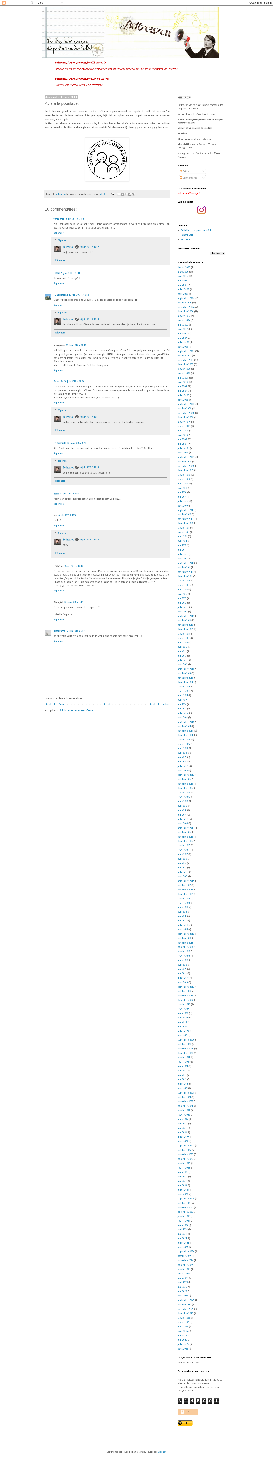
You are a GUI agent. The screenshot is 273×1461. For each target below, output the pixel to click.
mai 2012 (182, 598)
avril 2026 (183, 1331)
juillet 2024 (183, 1242)
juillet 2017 (183, 872)
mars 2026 (183, 1326)
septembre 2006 (186, 298)
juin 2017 (182, 867)
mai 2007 (182, 333)
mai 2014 (182, 704)
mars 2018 (183, 907)
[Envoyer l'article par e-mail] (112, 194)
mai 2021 (182, 1075)
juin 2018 (182, 920)
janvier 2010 (184, 474)
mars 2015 (183, 748)
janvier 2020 (184, 1004)
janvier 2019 (184, 951)
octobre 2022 (184, 1150)
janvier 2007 (184, 316)
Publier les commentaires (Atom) (76, 710)
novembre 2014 (185, 730)
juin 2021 (182, 1079)
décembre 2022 (185, 1159)
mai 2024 (182, 1233)
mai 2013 (182, 651)
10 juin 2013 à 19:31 (89, 416)
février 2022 (184, 1114)
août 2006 (183, 293)
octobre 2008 (184, 408)
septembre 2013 (186, 668)
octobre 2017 (184, 885)
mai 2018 (182, 916)
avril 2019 (182, 964)
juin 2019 (182, 973)
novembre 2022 (185, 1154)
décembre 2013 (185, 682)
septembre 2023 (186, 1198)
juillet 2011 (183, 554)
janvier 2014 (184, 686)
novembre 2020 (186, 1048)
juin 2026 (182, 1339)
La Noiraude (60, 443)
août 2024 (183, 1247)
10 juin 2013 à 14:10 (69, 493)
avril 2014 (182, 699)
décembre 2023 (185, 1211)
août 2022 (183, 1141)
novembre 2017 (185, 889)
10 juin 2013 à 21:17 (73, 602)
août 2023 (183, 1194)
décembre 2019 (185, 1000)
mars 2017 (183, 854)
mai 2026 (182, 1335)
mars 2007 (183, 324)
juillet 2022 (183, 1136)
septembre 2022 (186, 1145)
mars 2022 (183, 1119)
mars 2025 (183, 1278)
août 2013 (183, 664)
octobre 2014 (184, 726)
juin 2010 (182, 496)
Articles (186, 171)
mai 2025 (182, 1287)
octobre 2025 (184, 1304)
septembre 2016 (186, 827)
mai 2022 (182, 1128)
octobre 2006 (184, 302)
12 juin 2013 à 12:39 (75, 630)
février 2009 (184, 426)
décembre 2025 (185, 1313)
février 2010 (184, 479)
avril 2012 (182, 594)
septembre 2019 (186, 986)
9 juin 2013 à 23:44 (70, 273)
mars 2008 (183, 377)
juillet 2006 (183, 289)
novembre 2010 (185, 518)
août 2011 (182, 558)
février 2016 (184, 796)
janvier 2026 (184, 1317)
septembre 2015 (186, 774)
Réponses (63, 240)
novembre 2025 (186, 1309)
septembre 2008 (186, 404)
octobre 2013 (184, 673)
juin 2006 (182, 285)
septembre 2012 (186, 616)
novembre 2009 (186, 466)
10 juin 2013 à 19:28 (89, 467)
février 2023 (184, 1167)
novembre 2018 (185, 942)
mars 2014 (183, 695)
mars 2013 (183, 642)
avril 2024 (183, 1229)
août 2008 (183, 399)
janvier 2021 (184, 1057)
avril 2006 (183, 276)
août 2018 (183, 929)
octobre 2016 (184, 832)
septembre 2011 (186, 563)
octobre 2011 (184, 567)
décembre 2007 (185, 364)
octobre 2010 (184, 514)
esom (56, 493)
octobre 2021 (184, 1097)
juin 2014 (182, 708)
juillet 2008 (183, 395)
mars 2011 (182, 536)
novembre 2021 (185, 1101)
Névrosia (185, 239)
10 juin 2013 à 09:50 (74, 381)
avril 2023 (183, 1176)
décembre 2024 (185, 1264)
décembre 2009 (186, 470)
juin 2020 (182, 1026)
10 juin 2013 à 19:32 (89, 247)
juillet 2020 (183, 1031)
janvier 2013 (184, 633)
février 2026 (184, 1322)
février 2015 (184, 744)
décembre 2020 (185, 1053)
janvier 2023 (184, 1163)
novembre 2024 (185, 1260)
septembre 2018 (186, 933)
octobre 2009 (184, 461)
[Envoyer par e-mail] (119, 194)
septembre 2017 (186, 880)
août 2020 (183, 1035)
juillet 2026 (183, 1344)
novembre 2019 (185, 995)
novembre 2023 (185, 1207)
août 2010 (183, 505)
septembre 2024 (186, 1251)
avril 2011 (182, 541)
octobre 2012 (184, 620)
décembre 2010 (185, 523)
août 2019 (183, 982)
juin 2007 (182, 338)
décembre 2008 (186, 417)
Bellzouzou (68, 247)
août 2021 (183, 1088)
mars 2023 (183, 1172)
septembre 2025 (186, 1300)
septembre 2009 (186, 457)
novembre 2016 (185, 836)
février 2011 (183, 532)
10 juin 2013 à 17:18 (67, 515)
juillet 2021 (183, 1083)
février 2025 (184, 1273)
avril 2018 (182, 911)
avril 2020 (183, 1017)
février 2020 (184, 1008)
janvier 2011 (183, 527)
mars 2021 (183, 1066)
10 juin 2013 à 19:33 (89, 319)
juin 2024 (182, 1238)
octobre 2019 (184, 991)
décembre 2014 (185, 735)
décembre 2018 (185, 947)
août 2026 (183, 1348)
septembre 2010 (186, 510)
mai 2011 (182, 545)
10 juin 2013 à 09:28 (79, 294)
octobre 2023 (184, 1203)
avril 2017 (182, 858)
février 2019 (184, 955)
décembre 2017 (185, 894)
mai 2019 (182, 969)
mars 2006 (183, 271)
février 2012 (184, 585)
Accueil (107, 704)
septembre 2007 (186, 351)
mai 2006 (182, 280)
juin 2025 (182, 1291)
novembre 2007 (186, 360)
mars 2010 (183, 483)
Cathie (57, 273)
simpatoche (59, 630)
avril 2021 (182, 1070)
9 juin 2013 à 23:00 (75, 219)
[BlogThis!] (122, 194)
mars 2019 (183, 960)
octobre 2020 (184, 1044)
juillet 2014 (183, 713)
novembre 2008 (186, 413)
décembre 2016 (185, 841)
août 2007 (183, 346)
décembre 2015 (185, 788)
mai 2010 (182, 492)
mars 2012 (183, 589)
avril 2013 (182, 646)
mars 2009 (183, 430)
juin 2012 (182, 602)
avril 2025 (183, 1282)
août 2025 (183, 1295)
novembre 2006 (186, 307)
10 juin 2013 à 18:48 (73, 566)
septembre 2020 (186, 1039)
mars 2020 (183, 1013)
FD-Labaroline (61, 294)
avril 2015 (182, 752)
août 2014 (183, 717)
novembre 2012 (185, 624)
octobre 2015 (184, 779)
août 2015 (183, 770)
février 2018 (184, 903)
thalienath (59, 219)
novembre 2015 (185, 783)
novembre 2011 (185, 571)
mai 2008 (182, 386)
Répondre (59, 232)
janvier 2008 (184, 368)
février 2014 (184, 691)
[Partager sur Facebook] (129, 194)
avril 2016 (182, 805)
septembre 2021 (186, 1092)
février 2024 (184, 1220)
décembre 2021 (185, 1105)
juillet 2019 (183, 978)
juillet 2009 (183, 448)
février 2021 (184, 1061)
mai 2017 (182, 863)
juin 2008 (182, 390)
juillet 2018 (183, 925)
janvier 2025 (184, 1269)
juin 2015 (182, 761)
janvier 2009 (184, 421)
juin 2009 (182, 444)
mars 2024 (183, 1225)
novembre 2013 (185, 677)
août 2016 (183, 823)
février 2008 (184, 373)
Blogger (162, 1451)
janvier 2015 (184, 739)
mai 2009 (182, 439)
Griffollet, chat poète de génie (196, 230)
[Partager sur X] (126, 194)
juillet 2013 (183, 660)
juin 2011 (182, 549)
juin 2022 (182, 1132)
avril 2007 (183, 329)
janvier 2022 (184, 1110)
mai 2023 (182, 1181)
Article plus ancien (159, 704)
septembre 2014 (186, 722)
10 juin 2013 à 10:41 (76, 443)
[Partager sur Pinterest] (133, 194)
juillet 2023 (183, 1189)
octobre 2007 (184, 355)
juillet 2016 (183, 819)
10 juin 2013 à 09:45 (76, 345)
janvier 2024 (184, 1216)
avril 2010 (182, 488)
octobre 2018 (184, 938)
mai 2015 (182, 757)
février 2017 (184, 850)
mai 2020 (182, 1022)
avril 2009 (183, 435)
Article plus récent (55, 704)
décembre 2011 (185, 576)
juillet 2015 (183, 766)
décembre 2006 (186, 311)
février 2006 (184, 267)
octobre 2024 (184, 1256)
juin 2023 (182, 1185)
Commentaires (189, 177)
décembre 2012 (185, 629)
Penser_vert (187, 234)
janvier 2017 (184, 845)
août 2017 (183, 876)
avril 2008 (183, 382)
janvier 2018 (184, 898)
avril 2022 (183, 1123)
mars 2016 (183, 801)
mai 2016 (182, 810)
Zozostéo (58, 381)
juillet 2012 (183, 607)
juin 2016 (182, 814)
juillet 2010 (183, 501)
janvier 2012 (184, 580)
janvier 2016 (184, 792)
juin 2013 (182, 655)
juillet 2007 (183, 342)
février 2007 (184, 320)
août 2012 (183, 611)
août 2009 (183, 452)
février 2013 (184, 638)
